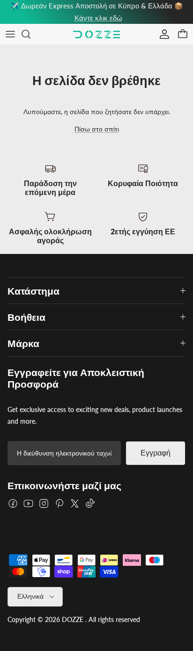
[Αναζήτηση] (31, 34)
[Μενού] (10, 34)
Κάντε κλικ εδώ (98, 18)
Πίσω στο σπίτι (96, 129)
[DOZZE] (96, 34)
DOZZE (72, 619)
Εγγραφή (156, 453)
